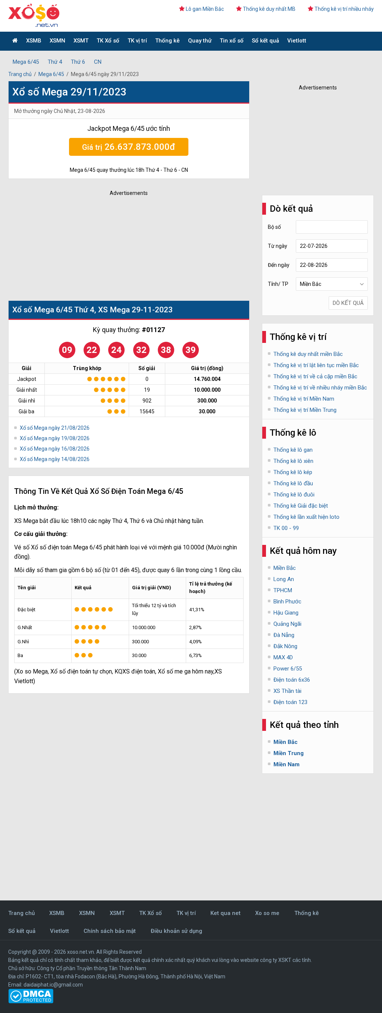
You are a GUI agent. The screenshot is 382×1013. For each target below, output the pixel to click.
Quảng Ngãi (287, 624)
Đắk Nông (285, 646)
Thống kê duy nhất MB (269, 9)
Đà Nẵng (283, 635)
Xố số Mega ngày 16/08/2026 (55, 449)
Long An (283, 579)
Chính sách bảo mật (110, 931)
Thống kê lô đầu (293, 483)
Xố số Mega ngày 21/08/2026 (55, 428)
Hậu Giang (285, 612)
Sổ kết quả (265, 40)
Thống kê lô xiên (293, 461)
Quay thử (200, 40)
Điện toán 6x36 (291, 679)
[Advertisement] (118, 246)
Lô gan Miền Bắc (205, 9)
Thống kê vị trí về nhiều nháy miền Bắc (320, 387)
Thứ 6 (78, 62)
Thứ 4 (55, 62)
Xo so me (267, 913)
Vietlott (296, 40)
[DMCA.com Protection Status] (30, 1001)
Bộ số (274, 227)
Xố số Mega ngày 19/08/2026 (55, 438)
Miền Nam (286, 764)
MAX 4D (283, 657)
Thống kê (167, 40)
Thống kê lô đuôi (293, 494)
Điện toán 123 (290, 702)
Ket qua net (225, 913)
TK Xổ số (108, 40)
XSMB (33, 40)
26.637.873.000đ (128, 147)
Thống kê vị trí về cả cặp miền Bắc (315, 376)
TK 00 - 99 (286, 528)
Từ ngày (277, 246)
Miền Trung (288, 753)
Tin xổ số (232, 40)
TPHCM (282, 590)
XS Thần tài (287, 691)
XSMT (80, 40)
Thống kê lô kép (292, 472)
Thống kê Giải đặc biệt (300, 505)
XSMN (57, 40)
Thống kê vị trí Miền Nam (303, 398)
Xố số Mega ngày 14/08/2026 (55, 459)
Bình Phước (287, 601)
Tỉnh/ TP (278, 284)
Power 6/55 (287, 668)
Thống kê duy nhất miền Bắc (308, 354)
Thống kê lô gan (293, 449)
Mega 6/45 (26, 62)
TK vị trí (137, 40)
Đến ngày (278, 265)
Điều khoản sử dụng (176, 931)
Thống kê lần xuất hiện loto (306, 517)
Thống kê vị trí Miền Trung (304, 410)
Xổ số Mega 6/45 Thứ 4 (53, 309)
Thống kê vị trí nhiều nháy (344, 9)
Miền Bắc (284, 568)
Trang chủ (20, 74)
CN (97, 62)
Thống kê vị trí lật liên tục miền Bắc (316, 365)
